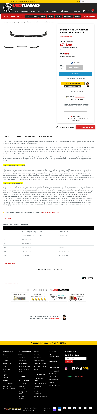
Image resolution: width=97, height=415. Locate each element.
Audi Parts (21, 358)
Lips (22, 22)
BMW (43, 16)
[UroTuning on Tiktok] (81, 369)
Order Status (22, 383)
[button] (87, 84)
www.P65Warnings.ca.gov (50, 212)
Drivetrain (6, 369)
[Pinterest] (82, 91)
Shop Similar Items (85, 127)
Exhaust (5, 358)
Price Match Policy (40, 383)
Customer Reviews (40, 363)
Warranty (37, 389)
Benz (51, 16)
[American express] (59, 408)
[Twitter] (80, 91)
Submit (69, 361)
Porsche (67, 16)
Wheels (5, 380)
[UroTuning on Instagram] (68, 369)
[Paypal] (74, 408)
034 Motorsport (54, 379)
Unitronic (52, 382)
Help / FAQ (37, 386)
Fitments (18, 136)
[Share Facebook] (77, 91)
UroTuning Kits (8, 383)
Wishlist (21, 386)
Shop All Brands (54, 385)
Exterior (11, 22)
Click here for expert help (72, 86)
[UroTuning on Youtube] (77, 369)
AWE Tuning (53, 377)
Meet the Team (39, 360)
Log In (87, 11)
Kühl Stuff (37, 358)
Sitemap (36, 369)
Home (5, 22)
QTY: (61, 65)
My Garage (90, 16)
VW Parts (21, 355)
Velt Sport (52, 374)
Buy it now (75, 74)
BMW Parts (22, 360)
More (77, 16)
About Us (37, 355)
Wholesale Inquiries (40, 396)
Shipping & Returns (45, 136)
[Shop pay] (54, 410)
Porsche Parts (22, 363)
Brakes (5, 366)
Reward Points (23, 389)
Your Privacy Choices (22, 397)
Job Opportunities (40, 366)
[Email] (75, 91)
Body (17, 22)
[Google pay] (80, 408)
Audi (35, 16)
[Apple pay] (85, 408)
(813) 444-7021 (54, 356)
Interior (5, 372)
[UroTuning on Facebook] (73, 369)
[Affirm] (59, 410)
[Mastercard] (64, 408)
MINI (58, 16)
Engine (5, 355)
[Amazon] (90, 408)
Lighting (5, 375)
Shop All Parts (7, 386)
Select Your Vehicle (9, 389)
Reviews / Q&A (30, 136)
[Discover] (69, 408)
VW (28, 16)
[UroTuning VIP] (86, 369)
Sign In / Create (23, 380)
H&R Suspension (54, 371)
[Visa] (54, 408)
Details (7, 136)
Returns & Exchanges (37, 393)
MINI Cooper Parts (24, 366)
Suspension (7, 363)
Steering (6, 377)
